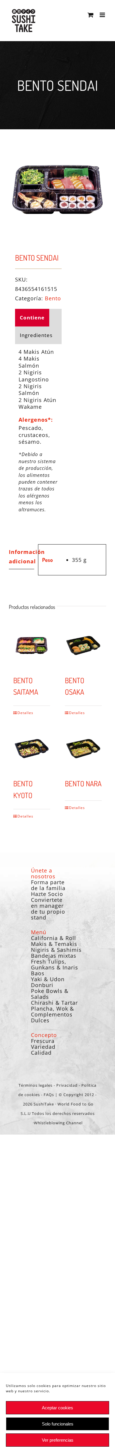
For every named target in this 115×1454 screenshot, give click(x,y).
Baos (38, 973)
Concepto (44, 1035)
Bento (53, 298)
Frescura (43, 1041)
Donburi (42, 985)
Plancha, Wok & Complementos (52, 1011)
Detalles (24, 712)
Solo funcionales (57, 1423)
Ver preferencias (57, 1440)
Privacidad (67, 1085)
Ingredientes (36, 335)
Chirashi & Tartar (54, 1003)
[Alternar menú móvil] (103, 15)
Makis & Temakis (54, 944)
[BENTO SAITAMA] (32, 645)
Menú (38, 932)
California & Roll (53, 938)
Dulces (40, 1020)
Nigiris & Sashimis (56, 950)
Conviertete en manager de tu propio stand (48, 908)
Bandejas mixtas (53, 956)
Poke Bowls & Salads (49, 994)
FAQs (49, 1094)
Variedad (43, 1047)
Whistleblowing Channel (58, 1122)
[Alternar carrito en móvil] (91, 15)
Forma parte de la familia (48, 885)
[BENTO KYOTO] (32, 748)
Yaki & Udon (48, 979)
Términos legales (35, 1085)
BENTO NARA (83, 783)
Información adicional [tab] (21, 556)
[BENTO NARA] (83, 748)
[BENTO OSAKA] (83, 645)
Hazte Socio (47, 894)
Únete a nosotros (43, 873)
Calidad (41, 1053)
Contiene (32, 317)
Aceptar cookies (57, 1407)
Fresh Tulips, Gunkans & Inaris (54, 964)
